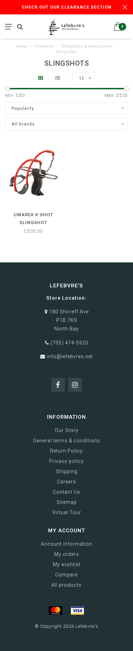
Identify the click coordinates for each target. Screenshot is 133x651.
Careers (66, 481)
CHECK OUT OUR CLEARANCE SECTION (67, 7)
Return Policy (66, 451)
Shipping (66, 471)
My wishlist (66, 564)
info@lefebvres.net (70, 356)
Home (22, 46)
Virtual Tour (66, 512)
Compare (66, 574)
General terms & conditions (66, 440)
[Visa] (77, 611)
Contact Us (66, 492)
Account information (66, 544)
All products (66, 585)
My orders (66, 554)
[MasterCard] (55, 611)
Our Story (66, 430)
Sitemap (67, 502)
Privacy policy (66, 461)
